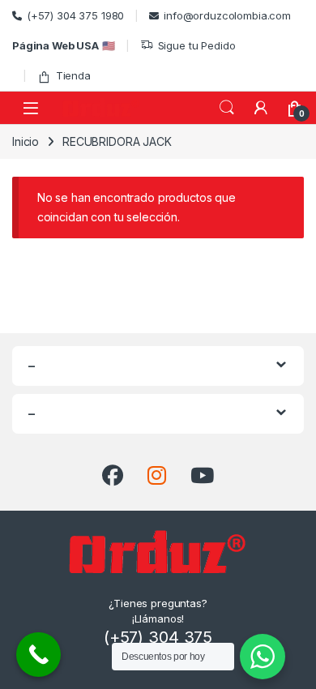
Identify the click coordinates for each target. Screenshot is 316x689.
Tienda (73, 75)
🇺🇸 (63, 45)
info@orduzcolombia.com (227, 15)
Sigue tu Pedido (197, 45)
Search (227, 108)
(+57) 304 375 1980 (75, 15)
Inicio (25, 141)
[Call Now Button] (38, 654)
